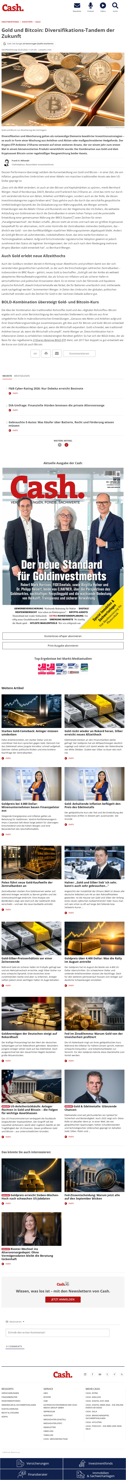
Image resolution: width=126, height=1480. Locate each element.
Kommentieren (79, 353)
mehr (15, 393)
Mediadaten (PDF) (52, 1423)
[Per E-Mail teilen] (57, 353)
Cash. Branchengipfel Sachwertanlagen (97, 1417)
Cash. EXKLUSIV (93, 1397)
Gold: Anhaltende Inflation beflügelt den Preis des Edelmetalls (93, 805)
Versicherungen (10, 1393)
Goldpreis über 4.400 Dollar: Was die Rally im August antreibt (93, 960)
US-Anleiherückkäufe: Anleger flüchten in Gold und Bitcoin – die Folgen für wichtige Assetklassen (30, 1109)
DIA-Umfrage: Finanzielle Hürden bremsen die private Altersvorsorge (56, 405)
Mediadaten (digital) (54, 1419)
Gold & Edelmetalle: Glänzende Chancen (91, 1107)
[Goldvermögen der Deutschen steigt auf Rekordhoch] (31, 1013)
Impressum (49, 1411)
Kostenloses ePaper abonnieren (63, 636)
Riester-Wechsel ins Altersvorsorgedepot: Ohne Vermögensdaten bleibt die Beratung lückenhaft (27, 1254)
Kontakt (48, 1415)
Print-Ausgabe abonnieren (63, 645)
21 (34, 340)
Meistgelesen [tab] (22, 375)
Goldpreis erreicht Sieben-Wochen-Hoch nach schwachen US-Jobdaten (30, 1196)
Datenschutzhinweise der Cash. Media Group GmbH (60, 1406)
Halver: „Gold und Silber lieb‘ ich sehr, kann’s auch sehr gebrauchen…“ (91, 884)
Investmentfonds (11, 1400)
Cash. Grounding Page (55, 1439)
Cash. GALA (91, 1411)
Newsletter (49, 1427)
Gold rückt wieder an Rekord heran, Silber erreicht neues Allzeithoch (94, 732)
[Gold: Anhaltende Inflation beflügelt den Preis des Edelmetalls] (94, 784)
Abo (45, 1393)
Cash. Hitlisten (94, 1422)
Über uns (48, 1431)
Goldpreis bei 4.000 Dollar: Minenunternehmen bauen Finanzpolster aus (30, 807)
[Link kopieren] (35, 353)
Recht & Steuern (10, 1412)
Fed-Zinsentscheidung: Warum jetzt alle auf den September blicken (92, 1196)
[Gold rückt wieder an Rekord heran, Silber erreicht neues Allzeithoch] (94, 711)
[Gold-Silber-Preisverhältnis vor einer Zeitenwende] (31, 938)
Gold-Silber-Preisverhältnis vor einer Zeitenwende (27, 960)
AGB (45, 1400)
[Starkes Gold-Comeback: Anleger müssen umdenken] (31, 711)
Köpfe (5, 1416)
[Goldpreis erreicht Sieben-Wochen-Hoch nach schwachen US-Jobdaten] (31, 1175)
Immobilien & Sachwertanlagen (19, 1404)
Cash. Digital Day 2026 (97, 1400)
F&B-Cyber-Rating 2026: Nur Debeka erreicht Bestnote (46, 388)
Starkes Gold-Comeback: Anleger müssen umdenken (30, 732)
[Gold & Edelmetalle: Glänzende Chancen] (94, 1086)
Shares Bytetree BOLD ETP (51, 340)
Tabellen (48, 1435)
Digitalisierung (10, 1408)
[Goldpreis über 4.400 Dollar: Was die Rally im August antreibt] (94, 938)
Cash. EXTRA (92, 1393)
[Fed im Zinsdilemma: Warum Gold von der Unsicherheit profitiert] (94, 1013)
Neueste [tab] (7, 375)
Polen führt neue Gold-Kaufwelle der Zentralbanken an (27, 884)
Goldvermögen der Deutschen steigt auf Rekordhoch (29, 1035)
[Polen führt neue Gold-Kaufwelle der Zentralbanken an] (31, 862)
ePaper (47, 1397)
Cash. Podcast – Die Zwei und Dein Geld (104, 1427)
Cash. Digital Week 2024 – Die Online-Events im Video (105, 1406)
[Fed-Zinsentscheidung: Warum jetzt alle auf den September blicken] (94, 1175)
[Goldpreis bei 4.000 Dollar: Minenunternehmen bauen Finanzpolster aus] (31, 784)
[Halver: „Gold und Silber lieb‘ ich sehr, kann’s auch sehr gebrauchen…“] (94, 862)
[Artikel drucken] (46, 353)
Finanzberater (9, 1397)
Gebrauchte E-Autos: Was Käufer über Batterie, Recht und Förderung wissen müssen (61, 423)
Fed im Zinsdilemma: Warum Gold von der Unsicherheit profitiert (94, 1035)
